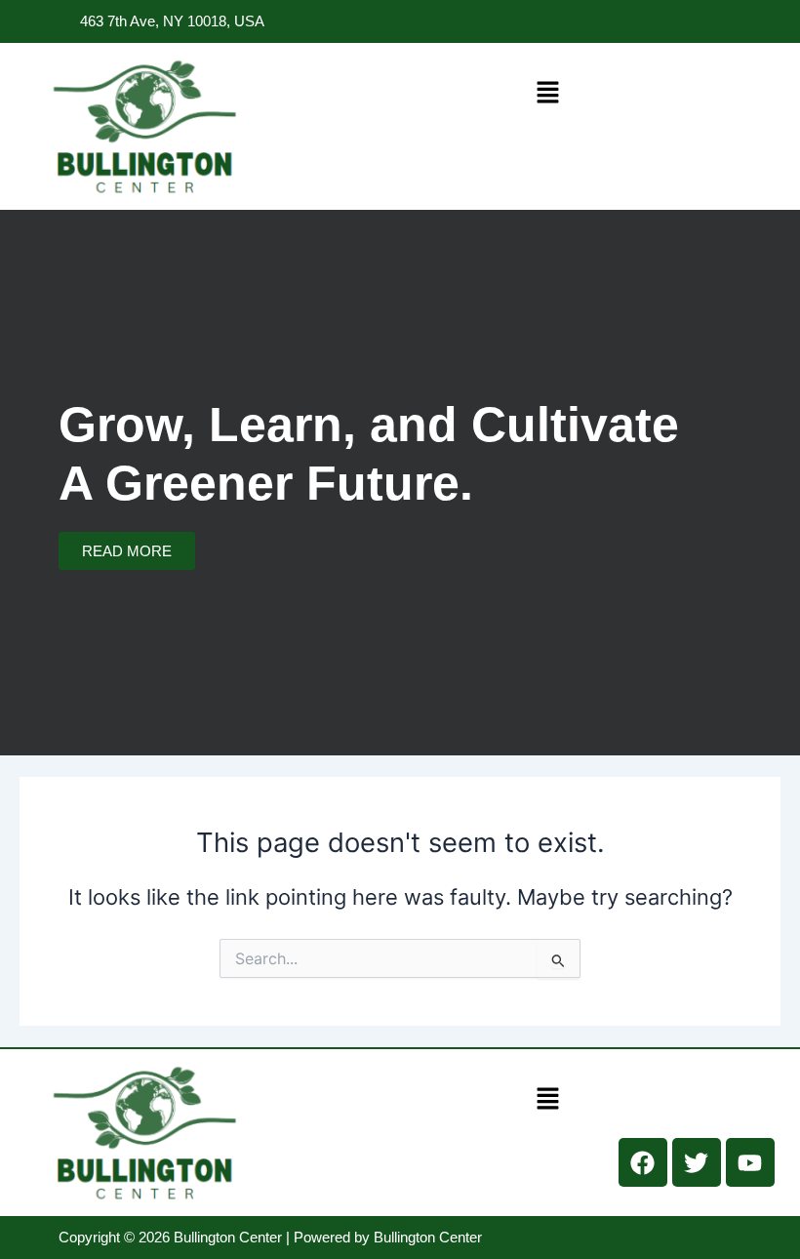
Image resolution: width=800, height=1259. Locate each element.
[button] (547, 92)
